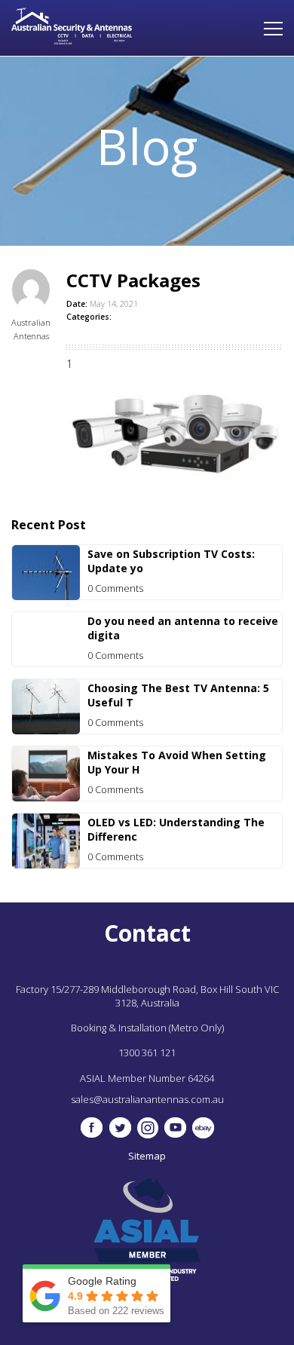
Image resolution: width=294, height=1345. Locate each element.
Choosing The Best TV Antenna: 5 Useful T (178, 695)
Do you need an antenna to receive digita (182, 628)
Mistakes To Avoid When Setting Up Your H (176, 762)
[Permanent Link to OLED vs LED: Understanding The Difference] (46, 864)
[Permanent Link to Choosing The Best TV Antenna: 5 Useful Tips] (46, 730)
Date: (76, 304)
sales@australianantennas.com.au (147, 1099)
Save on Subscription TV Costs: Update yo (171, 561)
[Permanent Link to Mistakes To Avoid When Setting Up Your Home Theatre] (46, 797)
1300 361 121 (147, 1052)
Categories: (89, 316)
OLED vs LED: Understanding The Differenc (176, 829)
